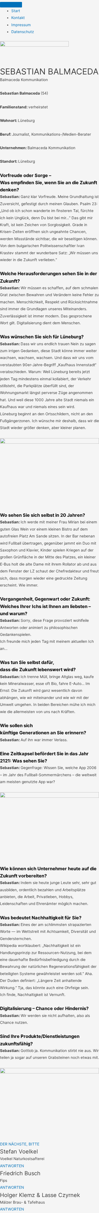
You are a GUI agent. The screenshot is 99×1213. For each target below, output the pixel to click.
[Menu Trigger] (11, 4)
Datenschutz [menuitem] (22, 32)
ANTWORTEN (12, 1166)
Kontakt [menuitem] (18, 17)
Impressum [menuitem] (21, 25)
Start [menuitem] (15, 11)
